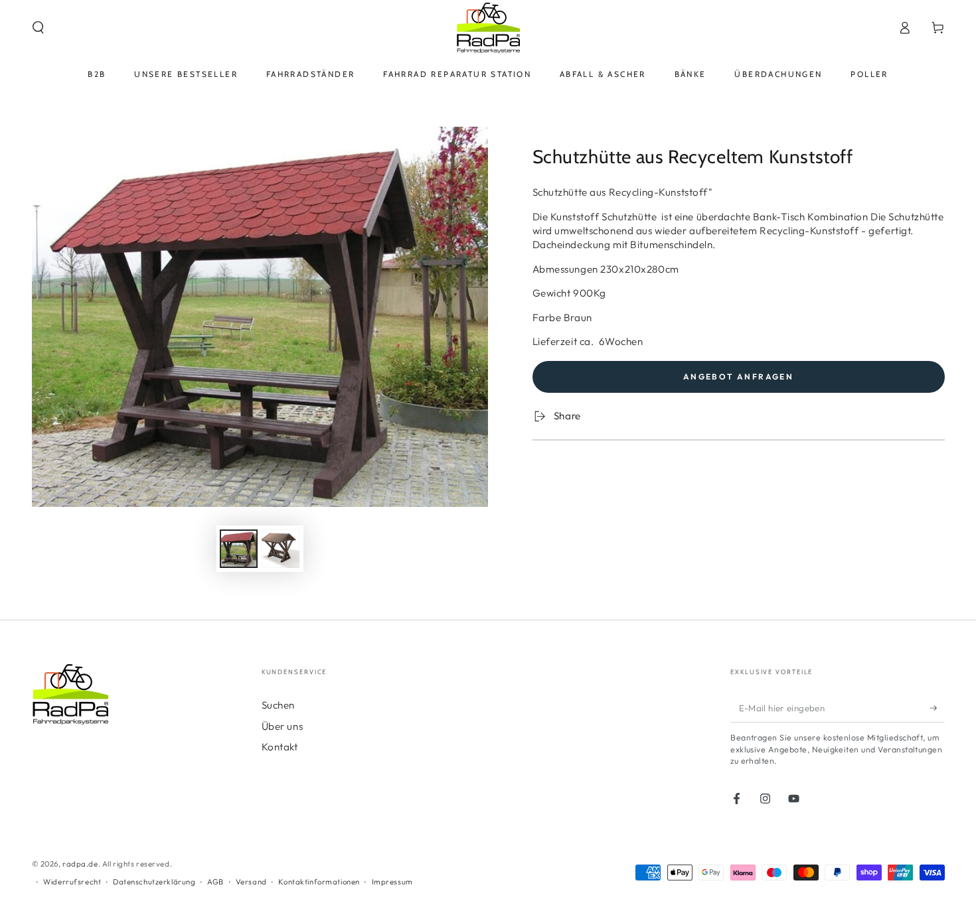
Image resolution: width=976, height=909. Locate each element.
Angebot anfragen (738, 377)
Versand (251, 881)
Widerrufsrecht (72, 881)
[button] (38, 28)
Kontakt (280, 746)
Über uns (282, 726)
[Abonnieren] (937, 708)
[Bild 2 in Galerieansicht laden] (280, 548)
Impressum (392, 881)
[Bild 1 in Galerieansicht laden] (239, 548)
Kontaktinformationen (318, 881)
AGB (215, 881)
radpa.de (80, 864)
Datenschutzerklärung (154, 881)
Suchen (278, 705)
